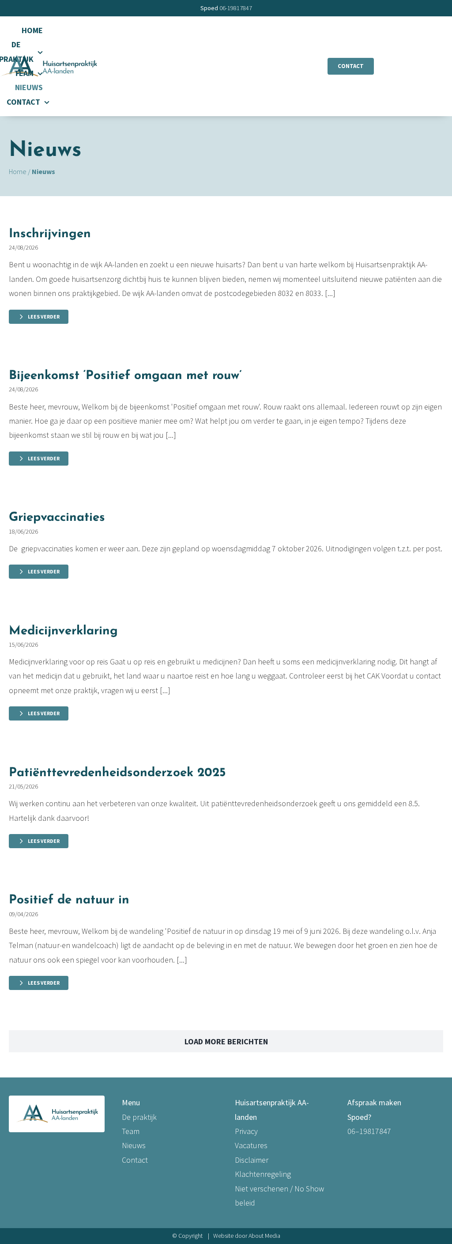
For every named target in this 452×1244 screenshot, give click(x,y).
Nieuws (134, 1145)
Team (130, 1131)
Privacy (246, 1131)
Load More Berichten (226, 1041)
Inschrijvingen (50, 234)
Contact (135, 1160)
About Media (264, 1236)
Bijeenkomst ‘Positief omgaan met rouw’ (125, 376)
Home (17, 171)
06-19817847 (235, 8)
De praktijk (139, 1117)
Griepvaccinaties (57, 518)
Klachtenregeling (263, 1174)
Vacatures (251, 1145)
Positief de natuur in (69, 900)
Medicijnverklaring (63, 631)
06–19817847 (369, 1131)
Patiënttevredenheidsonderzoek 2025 (117, 773)
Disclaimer (251, 1160)
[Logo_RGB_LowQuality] (48, 56)
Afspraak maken (374, 1102)
